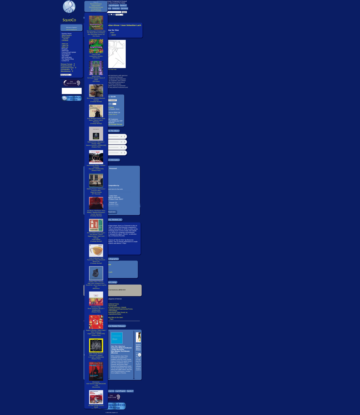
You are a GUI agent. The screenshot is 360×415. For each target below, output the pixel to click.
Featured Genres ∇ (68, 66)
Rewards (65, 49)
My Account (65, 37)
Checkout (65, 40)
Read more (112, 212)
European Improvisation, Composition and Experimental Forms (112, 309)
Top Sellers (65, 55)
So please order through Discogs (111, 124)
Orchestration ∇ (66, 69)
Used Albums (66, 54)
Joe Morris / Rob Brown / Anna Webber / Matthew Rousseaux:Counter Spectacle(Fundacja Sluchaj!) (96, 213)
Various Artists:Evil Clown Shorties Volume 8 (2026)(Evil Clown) (96, 78)
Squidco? (123, 5)
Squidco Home (67, 33)
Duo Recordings (111, 310)
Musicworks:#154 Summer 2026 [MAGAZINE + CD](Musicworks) (96, 384)
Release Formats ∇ (68, 64)
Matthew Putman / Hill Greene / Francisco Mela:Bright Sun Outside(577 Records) (96, 191)
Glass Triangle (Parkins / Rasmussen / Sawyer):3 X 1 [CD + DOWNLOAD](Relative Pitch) (96, 356)
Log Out (65, 39)
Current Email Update (68, 52)
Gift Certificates (67, 57)
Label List (65, 45)
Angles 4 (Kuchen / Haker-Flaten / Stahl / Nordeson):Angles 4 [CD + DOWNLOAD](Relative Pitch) (96, 333)
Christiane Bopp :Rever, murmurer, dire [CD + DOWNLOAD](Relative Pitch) (96, 309)
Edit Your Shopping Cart (71, 29)
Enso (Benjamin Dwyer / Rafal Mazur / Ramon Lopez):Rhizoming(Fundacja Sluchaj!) (96, 121)
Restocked (116, 8)
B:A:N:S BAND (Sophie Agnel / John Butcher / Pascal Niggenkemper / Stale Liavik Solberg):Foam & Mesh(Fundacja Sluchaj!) (96, 237)
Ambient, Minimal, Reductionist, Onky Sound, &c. (111, 312)
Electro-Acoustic (111, 305)
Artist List (65, 44)
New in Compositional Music (111, 314)
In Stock (111, 107)
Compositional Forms (112, 304)
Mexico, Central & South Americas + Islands (111, 307)
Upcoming (124, 8)
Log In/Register (114, 5)
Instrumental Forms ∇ (68, 68)
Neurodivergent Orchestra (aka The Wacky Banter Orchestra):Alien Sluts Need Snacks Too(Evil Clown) (96, 33)
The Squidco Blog (68, 59)
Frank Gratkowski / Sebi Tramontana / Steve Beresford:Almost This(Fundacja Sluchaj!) (96, 260)
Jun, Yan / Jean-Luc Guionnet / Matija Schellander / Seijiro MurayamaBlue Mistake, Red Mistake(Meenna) (121, 349)
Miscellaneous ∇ (67, 71)
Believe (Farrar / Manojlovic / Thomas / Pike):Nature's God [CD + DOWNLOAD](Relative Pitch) (96, 144)
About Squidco (67, 35)
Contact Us (65, 60)
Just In (109, 8)
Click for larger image (112, 69)
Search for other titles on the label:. (111, 318)
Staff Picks (65, 50)
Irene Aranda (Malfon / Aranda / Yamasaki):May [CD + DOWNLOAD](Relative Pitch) (96, 168)
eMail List (65, 47)
